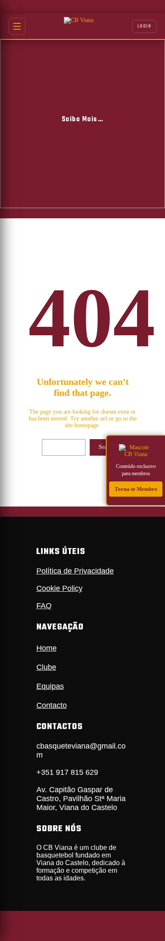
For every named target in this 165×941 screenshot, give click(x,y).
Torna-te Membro (136, 488)
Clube (46, 667)
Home (46, 648)
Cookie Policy (59, 588)
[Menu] (16, 26)
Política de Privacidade (75, 571)
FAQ (44, 605)
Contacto (51, 705)
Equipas (50, 686)
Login (144, 26)
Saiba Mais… (83, 119)
